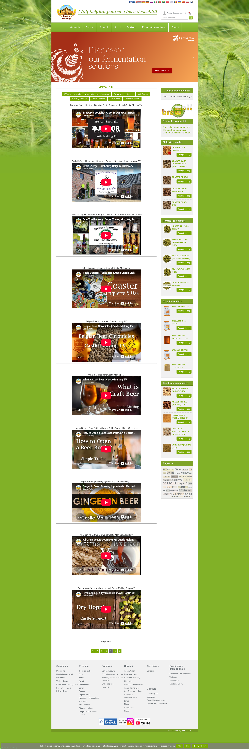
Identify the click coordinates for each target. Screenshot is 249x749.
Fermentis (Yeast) (132, 99)
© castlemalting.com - (179, 731)
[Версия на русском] (151, 2)
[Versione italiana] (155, 2)
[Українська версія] (179, 2)
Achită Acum (129, 671)
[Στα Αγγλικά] (171, 2)
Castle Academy (98, 99)
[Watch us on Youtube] (143, 719)
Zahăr (81, 688)
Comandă (103, 27)
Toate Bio (83, 701)
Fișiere (127, 704)
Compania (75, 27)
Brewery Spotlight (80, 99)
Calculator (128, 681)
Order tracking (107, 684)
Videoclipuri (174, 680)
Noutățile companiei (64, 674)
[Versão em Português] (159, 2)
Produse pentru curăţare (89, 698)
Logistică (105, 687)
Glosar (127, 711)
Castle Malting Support (123, 94)
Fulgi (81, 674)
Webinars (173, 677)
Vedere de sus (62, 681)
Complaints (129, 708)
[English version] (131, 2)
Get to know (115, 99)
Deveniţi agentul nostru (156, 700)
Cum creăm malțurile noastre (97, 94)
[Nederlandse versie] (139, 2)
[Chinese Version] (183, 2)
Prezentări (60, 678)
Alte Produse (84, 705)
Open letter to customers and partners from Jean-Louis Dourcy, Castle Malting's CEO (177, 130)
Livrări (126, 701)
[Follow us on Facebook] (108, 719)
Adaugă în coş (184, 154)
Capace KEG (84, 695)
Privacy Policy (62, 691)
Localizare (151, 697)
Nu (187, 746)
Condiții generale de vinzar (113, 674)
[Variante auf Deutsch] (147, 2)
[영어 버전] (191, 2)
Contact (175, 27)
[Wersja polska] (187, 2)
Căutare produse (86, 708)
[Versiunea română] (175, 2)
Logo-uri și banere (63, 688)
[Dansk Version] (167, 2)
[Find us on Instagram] (126, 719)
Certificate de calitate (133, 691)
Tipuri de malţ (84, 671)
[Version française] (135, 2)
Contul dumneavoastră (176, 13)
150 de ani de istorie (72, 94)
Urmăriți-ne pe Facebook (157, 704)
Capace (82, 691)
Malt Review (142, 94)
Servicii (117, 27)
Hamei (81, 678)
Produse (89, 27)
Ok (179, 746)
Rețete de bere (130, 674)
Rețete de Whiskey (132, 678)
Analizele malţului (131, 688)
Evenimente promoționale (154, 27)
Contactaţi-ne (152, 693)
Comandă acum (108, 671)
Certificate (131, 27)
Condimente (84, 684)
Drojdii (81, 681)
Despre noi (60, 671)
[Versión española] (143, 2)
